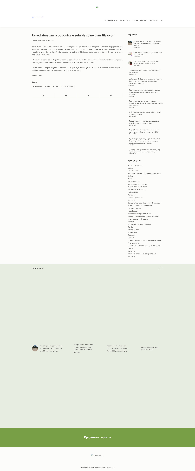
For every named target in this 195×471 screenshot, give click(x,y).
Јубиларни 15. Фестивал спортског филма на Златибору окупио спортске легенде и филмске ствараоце (145, 81)
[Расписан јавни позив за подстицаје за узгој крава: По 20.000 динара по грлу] (102, 348)
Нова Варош (133, 211)
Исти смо (131, 195)
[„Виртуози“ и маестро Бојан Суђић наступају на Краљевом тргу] (130, 63)
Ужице (130, 248)
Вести (130, 179)
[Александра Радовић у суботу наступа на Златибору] (130, 54)
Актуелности (109, 20)
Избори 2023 (133, 192)
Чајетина (131, 251)
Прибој (130, 227)
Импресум (154, 20)
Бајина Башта (133, 171)
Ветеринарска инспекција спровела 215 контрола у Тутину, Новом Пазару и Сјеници (84, 348)
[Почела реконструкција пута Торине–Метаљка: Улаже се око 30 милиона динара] (130, 43)
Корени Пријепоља (135, 198)
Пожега (131, 222)
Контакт (143, 20)
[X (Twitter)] (66, 95)
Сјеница (131, 238)
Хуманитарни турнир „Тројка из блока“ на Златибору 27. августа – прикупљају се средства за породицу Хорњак (144, 141)
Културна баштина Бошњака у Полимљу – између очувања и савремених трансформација (144, 205)
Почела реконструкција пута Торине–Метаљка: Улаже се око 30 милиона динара (147, 43)
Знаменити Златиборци (137, 189)
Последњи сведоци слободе (139, 224)
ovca (47, 86)
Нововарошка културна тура (139, 214)
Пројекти (124, 20)
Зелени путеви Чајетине (137, 187)
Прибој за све (133, 230)
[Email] (111, 95)
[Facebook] (43, 95)
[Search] (162, 20)
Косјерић (131, 200)
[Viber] (88, 95)
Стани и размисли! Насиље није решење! (144, 240)
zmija (55, 86)
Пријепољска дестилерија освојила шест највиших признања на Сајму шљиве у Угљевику (144, 92)
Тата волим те (133, 243)
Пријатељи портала (97, 437)
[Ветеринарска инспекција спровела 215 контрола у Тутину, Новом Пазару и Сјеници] (69, 348)
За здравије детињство (137, 184)
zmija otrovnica (67, 86)
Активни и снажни (135, 165)
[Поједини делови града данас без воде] (136, 348)
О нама (135, 20)
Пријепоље (132, 232)
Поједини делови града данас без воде (150, 348)
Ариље (130, 168)
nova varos (37, 86)
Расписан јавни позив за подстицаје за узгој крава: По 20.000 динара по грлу (117, 348)
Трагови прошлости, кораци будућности (144, 246)
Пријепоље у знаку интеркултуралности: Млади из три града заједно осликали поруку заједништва (146, 103)
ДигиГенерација (134, 181)
